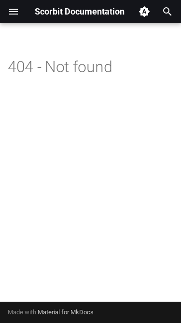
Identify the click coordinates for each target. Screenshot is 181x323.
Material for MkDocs (66, 312)
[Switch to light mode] (144, 11)
